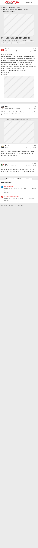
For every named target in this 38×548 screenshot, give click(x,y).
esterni (4, 43)
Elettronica (7, 192)
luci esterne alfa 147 (10, 186)
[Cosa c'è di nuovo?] (31, 2)
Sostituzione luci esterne (11, 196)
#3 (35, 146)
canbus (32, 40)
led (13, 43)
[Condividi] (33, 49)
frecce (9, 43)
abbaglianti (25, 40)
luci (17, 43)
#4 (35, 164)
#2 (35, 106)
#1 (35, 49)
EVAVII (5, 40)
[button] (3, 2)
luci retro (21, 43)
